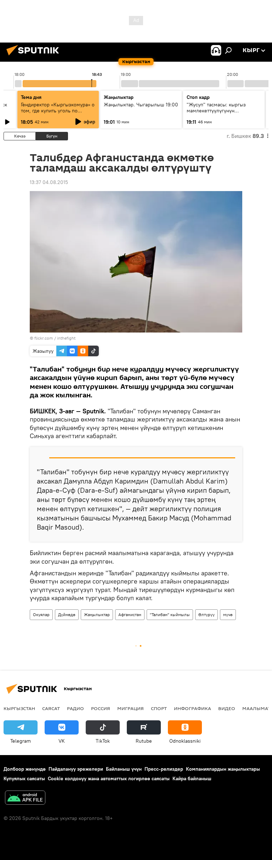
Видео (226, 708)
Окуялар (41, 614)
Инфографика (192, 708)
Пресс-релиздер (163, 769)
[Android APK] (25, 798)
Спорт (159, 708)
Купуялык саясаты (24, 778)
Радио (75, 708)
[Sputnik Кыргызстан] (35, 56)
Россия (100, 708)
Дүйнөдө (66, 614)
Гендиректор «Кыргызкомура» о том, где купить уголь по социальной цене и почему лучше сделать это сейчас (58, 113)
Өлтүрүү (206, 614)
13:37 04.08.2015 (49, 182)
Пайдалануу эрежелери (76, 769)
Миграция (130, 708)
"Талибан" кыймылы (170, 614)
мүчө (228, 614)
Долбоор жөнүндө (25, 769)
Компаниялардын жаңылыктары (223, 769)
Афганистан (129, 614)
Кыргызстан (19, 708)
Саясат (51, 708)
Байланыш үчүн (124, 769)
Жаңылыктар (97, 614)
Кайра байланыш (191, 778)
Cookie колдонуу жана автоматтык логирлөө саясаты (109, 778)
